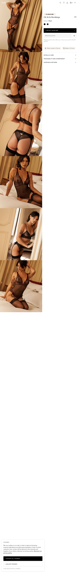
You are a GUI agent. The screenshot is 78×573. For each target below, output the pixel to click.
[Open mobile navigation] (74, 2)
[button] (21, 26)
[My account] (67, 2)
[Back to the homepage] (4, 2)
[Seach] (60, 2)
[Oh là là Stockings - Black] (44, 24)
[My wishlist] (63, 2)
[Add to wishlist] (74, 36)
